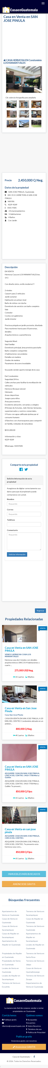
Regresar (40, 610)
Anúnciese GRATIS (25, 1046)
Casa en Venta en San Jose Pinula (21, 710)
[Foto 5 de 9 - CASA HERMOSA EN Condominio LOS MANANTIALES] (24, 114)
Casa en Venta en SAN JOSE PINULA (21, 649)
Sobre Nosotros (34, 1026)
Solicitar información (17, 554)
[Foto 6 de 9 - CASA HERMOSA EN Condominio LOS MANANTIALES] (36, 114)
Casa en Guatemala (20, 10)
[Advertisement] (24, 40)
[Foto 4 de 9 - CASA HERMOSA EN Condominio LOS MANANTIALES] (12, 114)
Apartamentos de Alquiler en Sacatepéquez (33, 937)
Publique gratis (10, 1020)
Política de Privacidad (36, 1032)
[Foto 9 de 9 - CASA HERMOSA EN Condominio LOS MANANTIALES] (36, 123)
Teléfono (11, 520)
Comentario (12, 530)
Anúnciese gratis (24, 884)
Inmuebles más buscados (24, 874)
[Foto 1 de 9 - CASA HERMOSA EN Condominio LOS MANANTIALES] (12, 104)
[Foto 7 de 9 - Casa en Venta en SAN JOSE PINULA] (12, 123)
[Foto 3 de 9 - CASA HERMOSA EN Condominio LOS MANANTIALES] (36, 104)
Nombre (10, 499)
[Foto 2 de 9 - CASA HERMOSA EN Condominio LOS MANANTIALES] (24, 104)
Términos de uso (34, 1029)
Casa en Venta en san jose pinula (20, 831)
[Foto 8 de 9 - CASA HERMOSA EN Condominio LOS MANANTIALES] (24, 123)
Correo (10, 509)
